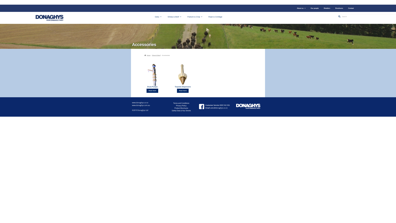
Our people (315, 8)
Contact (351, 8)
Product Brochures (181, 108)
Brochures (339, 8)
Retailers (327, 8)
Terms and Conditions (181, 103)
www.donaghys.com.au (141, 105)
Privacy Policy (181, 106)
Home (148, 55)
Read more (152, 91)
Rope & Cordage (215, 17)
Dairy (157, 17)
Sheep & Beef (173, 17)
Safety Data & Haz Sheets (181, 111)
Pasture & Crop (193, 17)
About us (300, 8)
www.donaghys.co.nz (140, 102)
